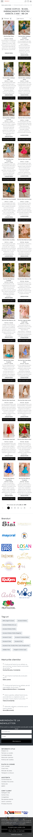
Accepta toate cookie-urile (16, 827)
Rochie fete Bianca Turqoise (24, 479)
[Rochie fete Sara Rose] (8, 391)
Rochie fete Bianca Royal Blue (8, 479)
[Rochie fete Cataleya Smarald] (24, 28)
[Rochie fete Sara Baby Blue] (24, 352)
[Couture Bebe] (24, 556)
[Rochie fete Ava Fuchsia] (24, 190)
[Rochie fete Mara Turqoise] (8, 352)
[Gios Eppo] (6, 547)
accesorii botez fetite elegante (12, 633)
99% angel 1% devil (8, 620)
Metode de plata (6, 770)
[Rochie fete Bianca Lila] (8, 312)
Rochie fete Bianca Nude (24, 240)
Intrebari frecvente (7, 781)
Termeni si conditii (7, 753)
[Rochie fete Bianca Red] (24, 431)
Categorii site (5, 792)
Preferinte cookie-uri (16, 834)
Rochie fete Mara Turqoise (9, 361)
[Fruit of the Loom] (8, 604)
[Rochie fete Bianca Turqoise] (24, 470)
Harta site (4, 784)
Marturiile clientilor (7, 757)
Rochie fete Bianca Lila (8, 320)
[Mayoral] (8, 536)
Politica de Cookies (7, 759)
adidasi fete (6, 649)
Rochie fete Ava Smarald (9, 199)
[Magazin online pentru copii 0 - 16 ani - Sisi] (7, 1)
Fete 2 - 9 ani (24, 39)
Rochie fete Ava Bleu (9, 240)
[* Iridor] (7, 556)
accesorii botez (22, 620)
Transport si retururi (7, 773)
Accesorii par (18, 641)
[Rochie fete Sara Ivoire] (24, 391)
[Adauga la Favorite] (14, 33)
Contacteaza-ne (6, 779)
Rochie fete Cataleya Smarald (24, 37)
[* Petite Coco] (24, 524)
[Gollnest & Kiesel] (24, 535)
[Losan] (24, 547)
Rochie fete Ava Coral (24, 159)
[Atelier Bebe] (8, 566)
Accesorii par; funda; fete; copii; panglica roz (16, 645)
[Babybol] (24, 580)
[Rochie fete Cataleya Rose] (24, 69)
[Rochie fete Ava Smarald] (8, 190)
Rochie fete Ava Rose (24, 118)
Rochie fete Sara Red (9, 439)
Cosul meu (4, 768)
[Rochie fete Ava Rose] (24, 109)
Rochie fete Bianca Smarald (8, 279)
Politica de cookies (11, 822)
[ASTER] (8, 593)
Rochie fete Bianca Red (24, 439)
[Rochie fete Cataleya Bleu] (8, 69)
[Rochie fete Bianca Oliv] (24, 270)
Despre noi (4, 751)
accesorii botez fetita (9, 629)
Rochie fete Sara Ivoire (24, 400)
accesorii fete (7, 641)
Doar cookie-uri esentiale (17, 831)
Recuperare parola (7, 799)
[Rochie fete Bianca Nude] (24, 231)
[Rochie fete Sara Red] (8, 431)
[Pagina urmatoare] (30, 508)
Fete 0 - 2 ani (24, 323)
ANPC (3, 786)
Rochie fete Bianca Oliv (24, 279)
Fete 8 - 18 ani (8, 38)
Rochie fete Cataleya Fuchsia (9, 118)
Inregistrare (5, 797)
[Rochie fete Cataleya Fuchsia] (8, 109)
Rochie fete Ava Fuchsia (24, 199)
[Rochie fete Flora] (8, 28)
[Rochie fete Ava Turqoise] (8, 150)
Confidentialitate (6, 755)
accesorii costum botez (22, 637)
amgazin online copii (20, 649)
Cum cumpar (5, 766)
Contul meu (5, 795)
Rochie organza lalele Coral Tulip (24, 321)
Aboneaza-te (16, 741)
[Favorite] (28, 1)
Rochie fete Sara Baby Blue (24, 361)
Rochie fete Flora (9, 36)
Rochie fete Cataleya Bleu (9, 78)
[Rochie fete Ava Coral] (24, 150)
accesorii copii (7, 637)
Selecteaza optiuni (9, 58)
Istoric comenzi (6, 801)
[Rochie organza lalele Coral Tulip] (24, 312)
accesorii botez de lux (9, 625)
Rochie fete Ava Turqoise (8, 160)
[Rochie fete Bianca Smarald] (8, 270)
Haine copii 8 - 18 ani (6, 5)
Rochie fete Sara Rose (8, 400)
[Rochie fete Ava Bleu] (8, 231)
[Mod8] (24, 593)
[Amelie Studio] (21, 566)
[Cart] (30, 1)
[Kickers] (8, 579)
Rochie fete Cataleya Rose (24, 78)
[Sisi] (8, 524)
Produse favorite (6, 803)
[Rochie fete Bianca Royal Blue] (8, 470)
